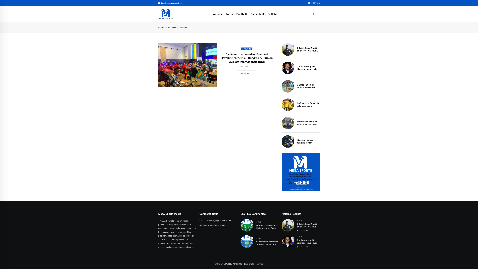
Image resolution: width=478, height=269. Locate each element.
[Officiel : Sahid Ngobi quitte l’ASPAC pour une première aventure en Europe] (288, 49)
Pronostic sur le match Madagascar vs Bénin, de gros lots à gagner (266, 228)
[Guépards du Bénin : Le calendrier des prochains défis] (288, 104)
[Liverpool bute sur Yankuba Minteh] (288, 141)
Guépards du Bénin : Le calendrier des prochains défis (308, 106)
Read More (245, 73)
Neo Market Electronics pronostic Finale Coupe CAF (267, 244)
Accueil (218, 14)
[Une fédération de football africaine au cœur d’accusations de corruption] (288, 86)
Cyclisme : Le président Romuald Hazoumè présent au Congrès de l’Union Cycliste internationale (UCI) (247, 58)
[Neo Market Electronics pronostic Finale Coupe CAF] (246, 241)
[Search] (313, 14)
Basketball (257, 14)
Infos (229, 14)
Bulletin (272, 14)
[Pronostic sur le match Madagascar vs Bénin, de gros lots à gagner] (246, 225)
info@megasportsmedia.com (172, 3)
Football (241, 14)
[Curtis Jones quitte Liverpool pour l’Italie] (288, 68)
